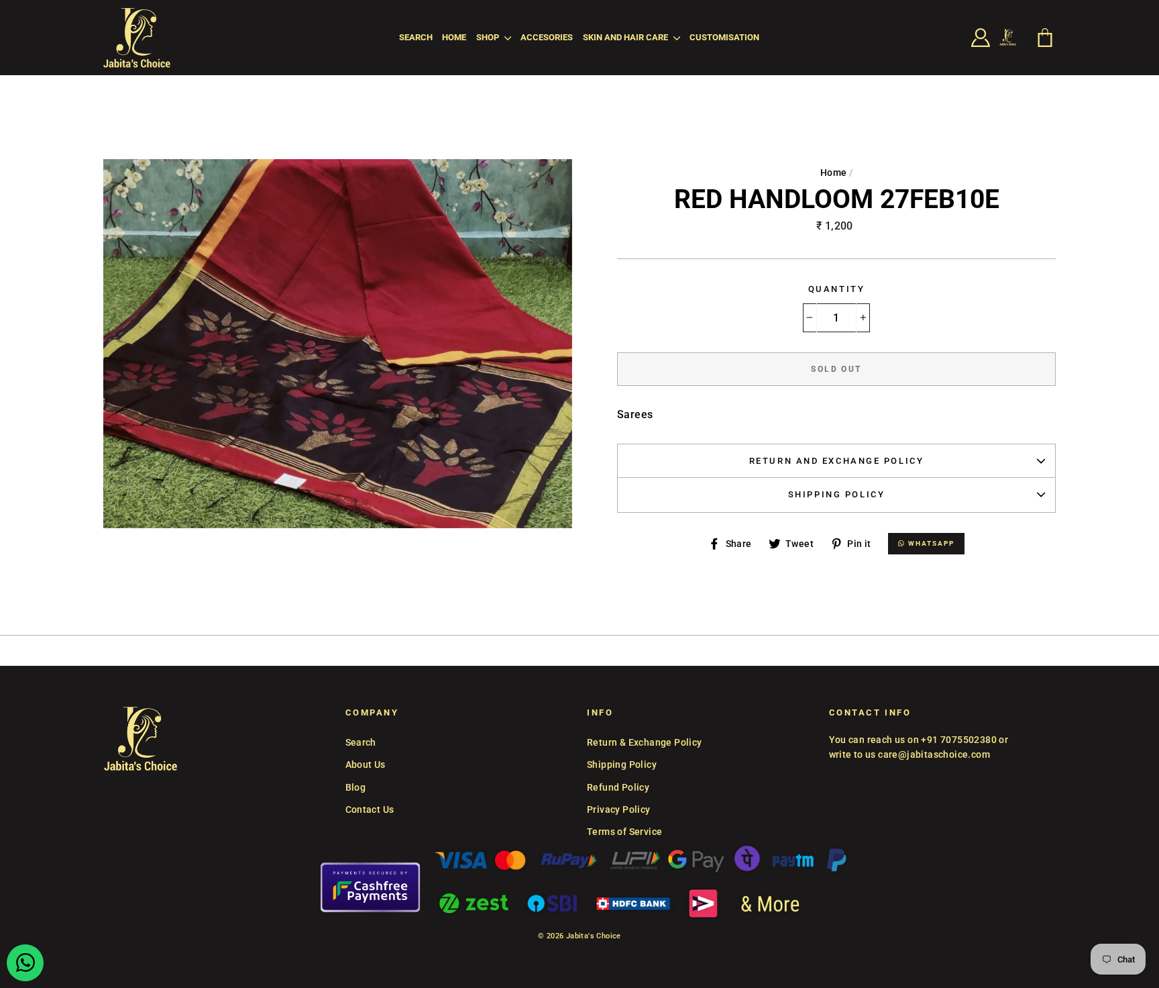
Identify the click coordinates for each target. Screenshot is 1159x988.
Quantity (836, 289)
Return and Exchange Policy (836, 461)
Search (416, 37)
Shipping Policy (836, 494)
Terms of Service (624, 831)
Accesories (546, 37)
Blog (355, 787)
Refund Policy (618, 787)
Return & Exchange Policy (644, 742)
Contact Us (369, 809)
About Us (365, 764)
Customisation (724, 37)
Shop (488, 37)
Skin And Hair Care (626, 37)
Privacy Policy (619, 809)
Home (454, 37)
